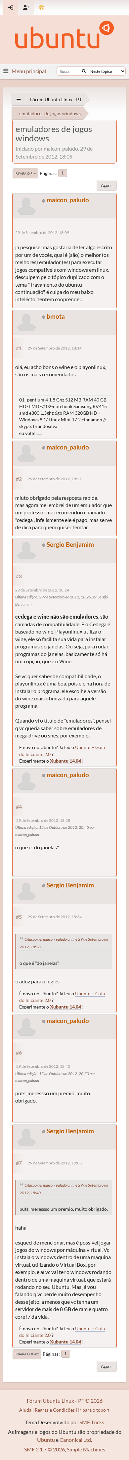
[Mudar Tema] (41, 7)
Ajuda (25, 1410)
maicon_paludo (68, 200)
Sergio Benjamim (70, 544)
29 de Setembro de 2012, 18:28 (43, 820)
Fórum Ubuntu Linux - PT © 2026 (65, 1400)
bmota (56, 316)
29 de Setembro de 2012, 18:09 (42, 232)
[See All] (19, 99)
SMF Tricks (91, 1422)
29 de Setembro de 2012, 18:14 (55, 348)
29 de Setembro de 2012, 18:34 (55, 917)
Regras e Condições (55, 1410)
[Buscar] (84, 71)
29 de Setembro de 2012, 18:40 (43, 1066)
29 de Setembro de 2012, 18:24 (42, 590)
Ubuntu (46, 1439)
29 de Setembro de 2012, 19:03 (55, 1163)
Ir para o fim (25, 173)
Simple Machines (86, 1449)
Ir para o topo (27, 1354)
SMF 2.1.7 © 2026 (44, 1449)
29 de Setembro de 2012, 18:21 (55, 479)
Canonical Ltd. (76, 1439)
